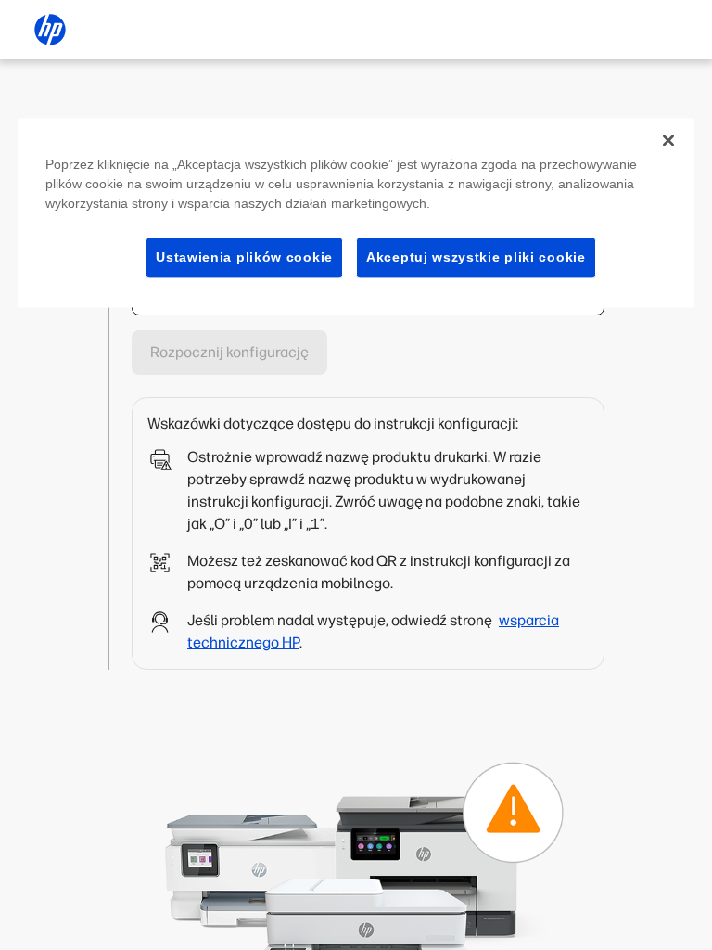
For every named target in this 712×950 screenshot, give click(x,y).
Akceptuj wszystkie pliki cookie (476, 257)
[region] (356, 213)
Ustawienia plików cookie (244, 257)
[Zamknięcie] (668, 140)
